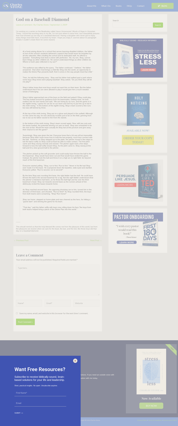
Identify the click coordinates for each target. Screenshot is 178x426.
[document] (89, 213)
